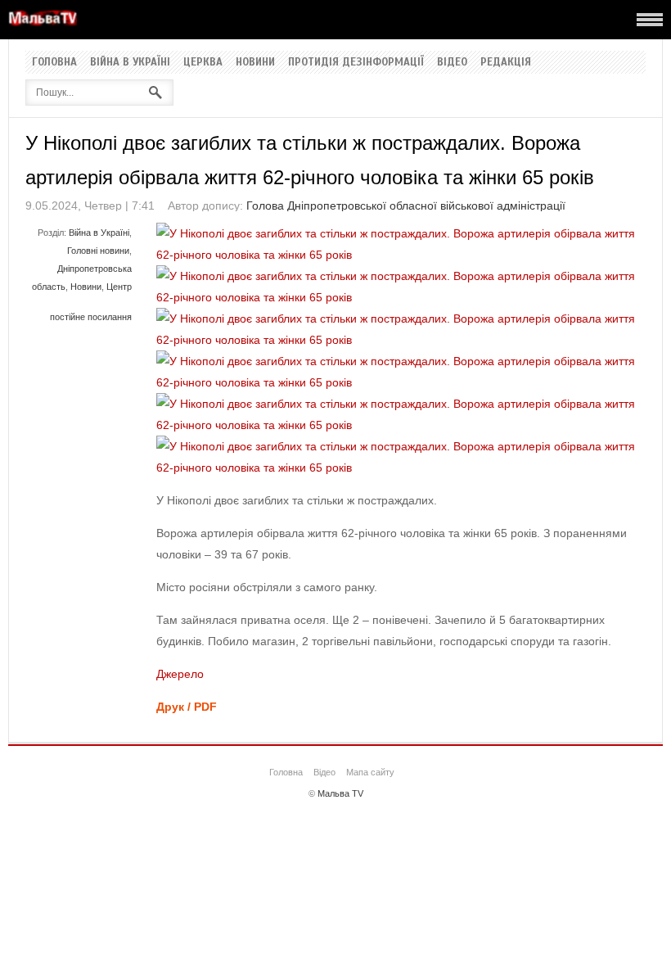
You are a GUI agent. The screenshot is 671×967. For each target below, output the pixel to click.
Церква (203, 62)
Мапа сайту (370, 772)
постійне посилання (91, 317)
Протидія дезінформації (356, 62)
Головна (54, 62)
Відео (452, 62)
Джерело (180, 673)
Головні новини (98, 250)
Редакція (505, 62)
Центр (119, 286)
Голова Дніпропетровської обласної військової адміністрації (405, 205)
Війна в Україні (130, 62)
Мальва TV (340, 793)
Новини (255, 62)
